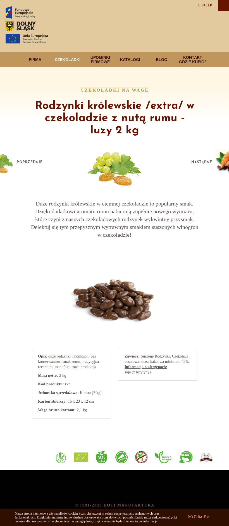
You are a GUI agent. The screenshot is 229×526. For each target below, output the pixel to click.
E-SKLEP (205, 5)
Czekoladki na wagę (114, 90)
